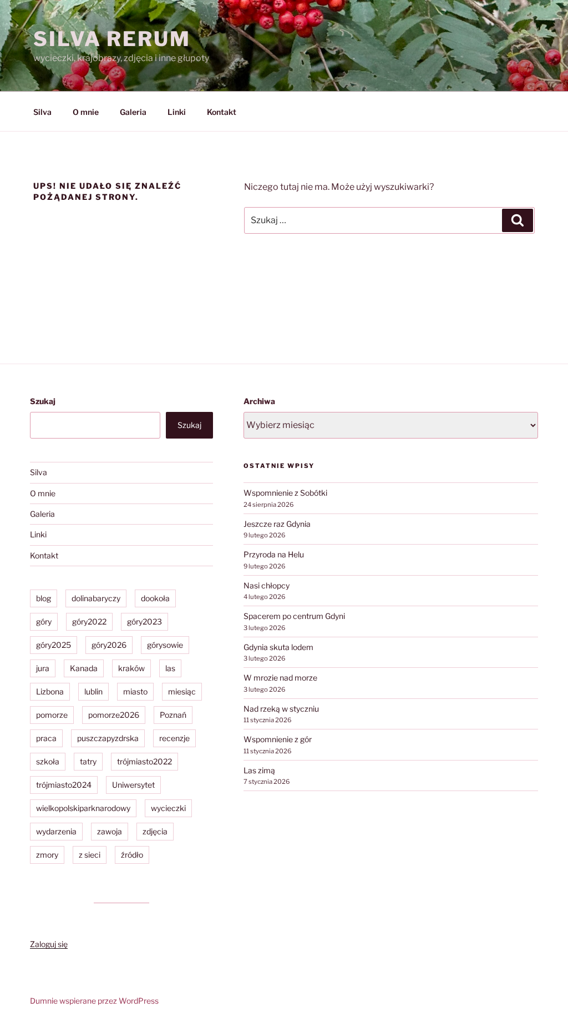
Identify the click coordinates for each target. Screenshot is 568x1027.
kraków (131, 668)
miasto (135, 691)
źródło (132, 854)
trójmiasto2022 (144, 761)
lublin (93, 691)
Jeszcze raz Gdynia (277, 523)
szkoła (47, 761)
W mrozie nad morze (280, 677)
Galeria (133, 112)
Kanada (84, 668)
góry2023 (144, 621)
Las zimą (259, 770)
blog (43, 598)
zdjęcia (155, 831)
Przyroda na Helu (274, 554)
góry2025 (53, 645)
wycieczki (168, 808)
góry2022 (89, 621)
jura (42, 668)
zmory (47, 854)
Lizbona (50, 691)
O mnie (86, 112)
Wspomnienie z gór (278, 739)
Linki (177, 112)
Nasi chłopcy (267, 585)
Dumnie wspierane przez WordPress (94, 1000)
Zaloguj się (49, 944)
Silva (42, 112)
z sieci (89, 854)
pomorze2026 (113, 714)
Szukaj (42, 401)
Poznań (173, 714)
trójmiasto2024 (64, 784)
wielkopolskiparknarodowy (83, 808)
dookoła (155, 598)
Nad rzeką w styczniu (281, 708)
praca (46, 738)
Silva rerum (112, 39)
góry (44, 621)
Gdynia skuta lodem (278, 647)
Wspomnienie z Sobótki (285, 492)
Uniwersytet (133, 784)
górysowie (165, 645)
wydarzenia (56, 831)
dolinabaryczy (96, 598)
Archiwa (259, 401)
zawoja (109, 831)
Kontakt (221, 112)
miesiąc (182, 691)
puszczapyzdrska (108, 738)
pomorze (52, 714)
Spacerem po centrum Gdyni (294, 616)
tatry (88, 761)
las (170, 668)
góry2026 (109, 645)
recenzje (174, 738)
